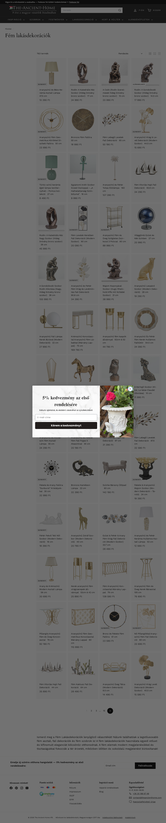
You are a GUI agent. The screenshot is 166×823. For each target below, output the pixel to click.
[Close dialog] (130, 389)
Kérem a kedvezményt (66, 425)
